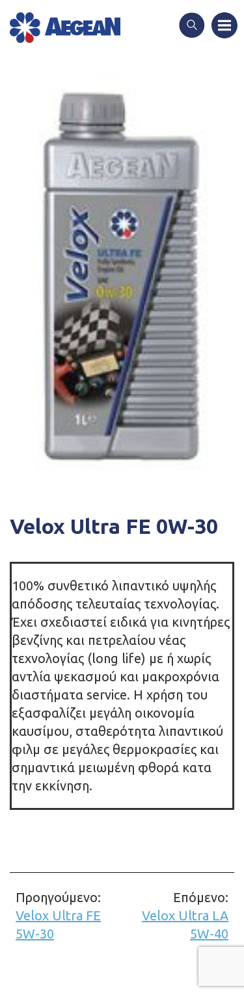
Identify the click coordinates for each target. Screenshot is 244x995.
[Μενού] (224, 26)
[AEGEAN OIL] (65, 27)
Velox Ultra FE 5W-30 (58, 915)
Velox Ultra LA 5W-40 (185, 915)
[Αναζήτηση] (192, 26)
